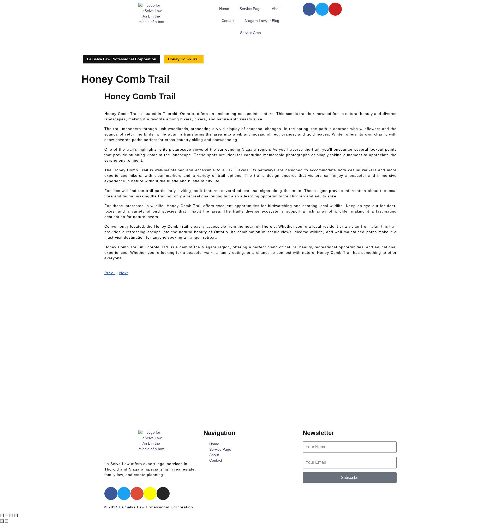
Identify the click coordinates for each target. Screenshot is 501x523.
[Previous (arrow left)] (2, 521)
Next (123, 273)
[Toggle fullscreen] (6, 515)
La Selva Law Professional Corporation (121, 59)
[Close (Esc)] (16, 515)
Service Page (250, 9)
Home (224, 9)
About (277, 9)
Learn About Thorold (322, 491)
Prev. (109, 273)
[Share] (11, 515)
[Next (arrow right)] (6, 521)
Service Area (250, 33)
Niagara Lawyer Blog (262, 21)
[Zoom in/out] (2, 515)
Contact (228, 21)
